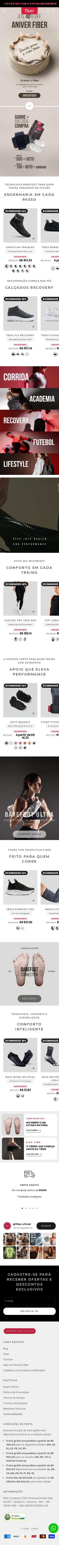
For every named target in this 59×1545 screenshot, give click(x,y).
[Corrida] (29, 377)
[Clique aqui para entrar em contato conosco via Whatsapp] (53, 1528)
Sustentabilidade (12, 1414)
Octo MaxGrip (20, 722)
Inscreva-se (29, 1311)
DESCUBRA (29, 998)
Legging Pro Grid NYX (20, 621)
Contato (8, 1359)
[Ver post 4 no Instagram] (49, 1239)
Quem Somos (11, 1387)
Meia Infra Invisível (20, 1077)
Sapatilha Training (20, 248)
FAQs (6, 1354)
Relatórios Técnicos (14, 1408)
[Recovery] (29, 420)
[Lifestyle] (29, 464)
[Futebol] (29, 442)
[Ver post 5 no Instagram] (9, 1252)
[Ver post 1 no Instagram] (9, 1239)
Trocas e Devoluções (15, 1403)
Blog (5, 1348)
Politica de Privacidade (16, 1392)
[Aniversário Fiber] (29, 141)
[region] (29, 56)
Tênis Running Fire (20, 909)
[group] (29, 56)
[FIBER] (29, 1331)
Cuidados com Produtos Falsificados (24, 1370)
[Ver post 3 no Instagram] (36, 1239)
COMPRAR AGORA (29, 833)
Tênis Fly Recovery (20, 336)
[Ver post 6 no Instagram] (23, 1252)
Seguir (46, 1225)
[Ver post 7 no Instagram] (36, 1252)
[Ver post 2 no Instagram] (23, 1239)
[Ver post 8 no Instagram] (49, 1252)
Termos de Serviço (14, 1397)
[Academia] (29, 399)
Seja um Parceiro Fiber (16, 1365)
